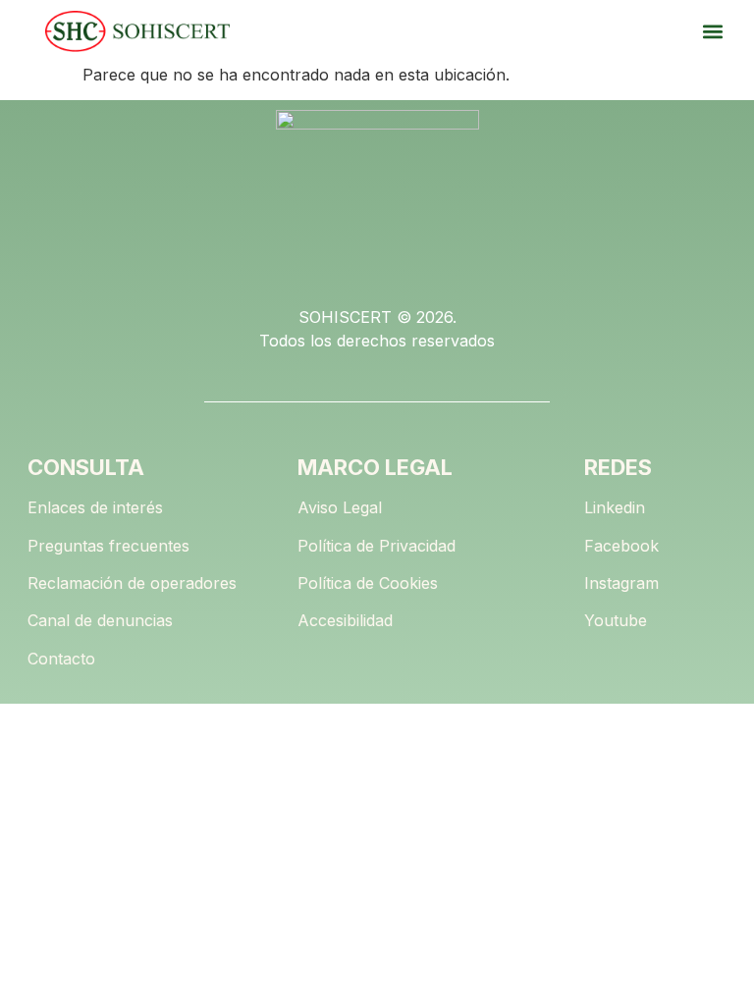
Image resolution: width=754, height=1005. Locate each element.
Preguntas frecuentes (108, 545)
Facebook (621, 545)
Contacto (61, 658)
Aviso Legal (339, 507)
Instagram (621, 583)
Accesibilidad (345, 620)
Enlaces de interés (95, 507)
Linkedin (614, 507)
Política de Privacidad (376, 545)
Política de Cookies (367, 583)
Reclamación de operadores (132, 583)
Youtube (615, 620)
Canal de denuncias (100, 620)
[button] (712, 32)
